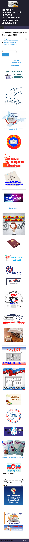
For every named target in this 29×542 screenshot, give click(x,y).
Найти (5, 55)
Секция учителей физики (10, 42)
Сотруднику (13, 208)
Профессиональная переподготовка (13, 250)
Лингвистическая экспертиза (13, 343)
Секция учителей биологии (10, 44)
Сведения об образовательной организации (14, 62)
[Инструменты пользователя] (26, 39)
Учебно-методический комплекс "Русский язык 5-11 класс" (14, 458)
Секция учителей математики (11, 40)
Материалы (7, 39)
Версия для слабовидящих (7, 540)
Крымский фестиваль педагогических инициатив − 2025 (13, 128)
